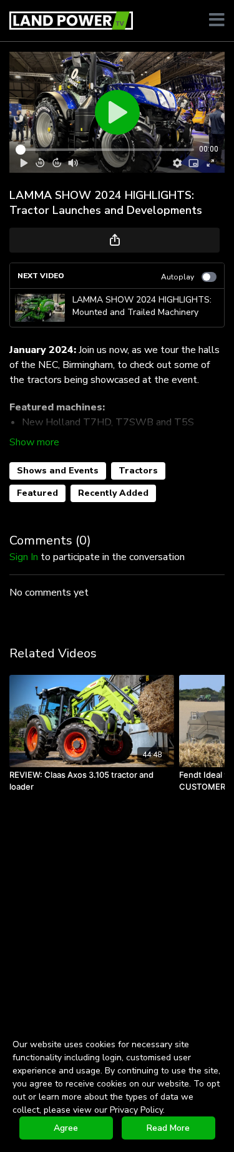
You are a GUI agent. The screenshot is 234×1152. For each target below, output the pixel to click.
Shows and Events (58, 471)
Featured (37, 493)
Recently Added (113, 493)
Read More (168, 1128)
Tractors (138, 471)
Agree (66, 1128)
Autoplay (177, 277)
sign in (23, 557)
